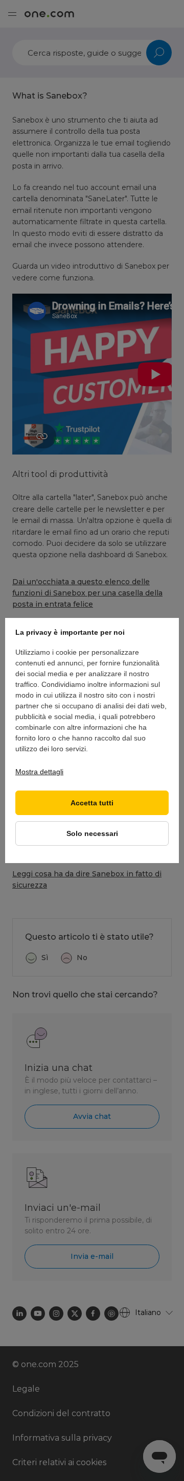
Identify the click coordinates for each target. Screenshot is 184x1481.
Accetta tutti (92, 803)
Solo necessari (92, 834)
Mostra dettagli (39, 772)
